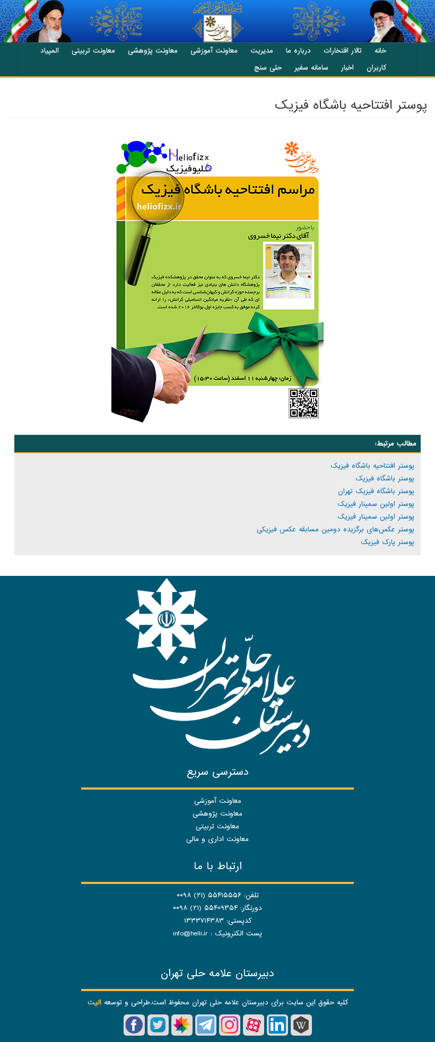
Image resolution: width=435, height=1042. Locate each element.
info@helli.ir (190, 934)
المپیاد (49, 51)
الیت (94, 1002)
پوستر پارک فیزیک (387, 542)
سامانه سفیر (311, 68)
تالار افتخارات (343, 51)
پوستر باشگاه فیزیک (384, 479)
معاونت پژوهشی (153, 51)
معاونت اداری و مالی (217, 839)
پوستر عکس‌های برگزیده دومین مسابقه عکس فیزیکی (335, 529)
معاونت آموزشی (214, 51)
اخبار (347, 68)
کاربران (376, 68)
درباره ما (298, 51)
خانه (380, 51)
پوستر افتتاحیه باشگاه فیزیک (372, 466)
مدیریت (261, 51)
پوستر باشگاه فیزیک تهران (376, 491)
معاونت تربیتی (93, 51)
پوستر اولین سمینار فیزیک (375, 504)
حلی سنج (268, 68)
